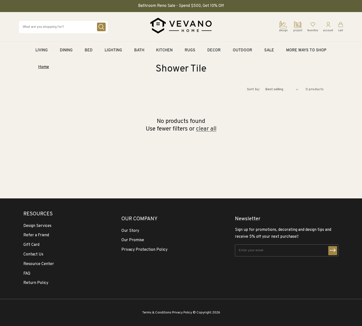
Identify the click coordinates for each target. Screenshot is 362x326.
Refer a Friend (36, 235)
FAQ (26, 273)
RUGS (190, 50)
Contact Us (33, 254)
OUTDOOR (242, 50)
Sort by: (253, 89)
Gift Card (31, 244)
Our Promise (132, 240)
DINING (66, 50)
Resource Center (38, 264)
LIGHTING (113, 50)
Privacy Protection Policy (144, 249)
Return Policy (35, 283)
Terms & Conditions (156, 313)
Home (43, 67)
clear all (206, 129)
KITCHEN (164, 50)
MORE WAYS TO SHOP (306, 50)
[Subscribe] (332, 250)
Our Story (130, 230)
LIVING (41, 50)
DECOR (214, 50)
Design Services (37, 225)
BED (89, 50)
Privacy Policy (182, 313)
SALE (269, 50)
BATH (139, 50)
